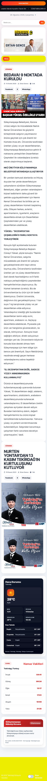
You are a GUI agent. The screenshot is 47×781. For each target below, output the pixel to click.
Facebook (9, 89)
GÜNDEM (8, 69)
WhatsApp (26, 89)
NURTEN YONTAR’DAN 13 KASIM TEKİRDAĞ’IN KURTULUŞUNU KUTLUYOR (22, 459)
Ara (42, 22)
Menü (6, 59)
